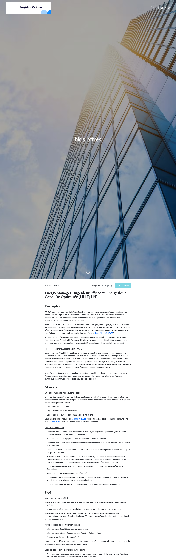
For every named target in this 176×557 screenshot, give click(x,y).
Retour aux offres (53, 286)
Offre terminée (123, 286)
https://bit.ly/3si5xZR (104, 333)
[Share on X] (102, 286)
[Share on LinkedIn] (108, 286)
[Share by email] (111, 286)
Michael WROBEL (79, 419)
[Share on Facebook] (105, 286)
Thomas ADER (54, 422)
